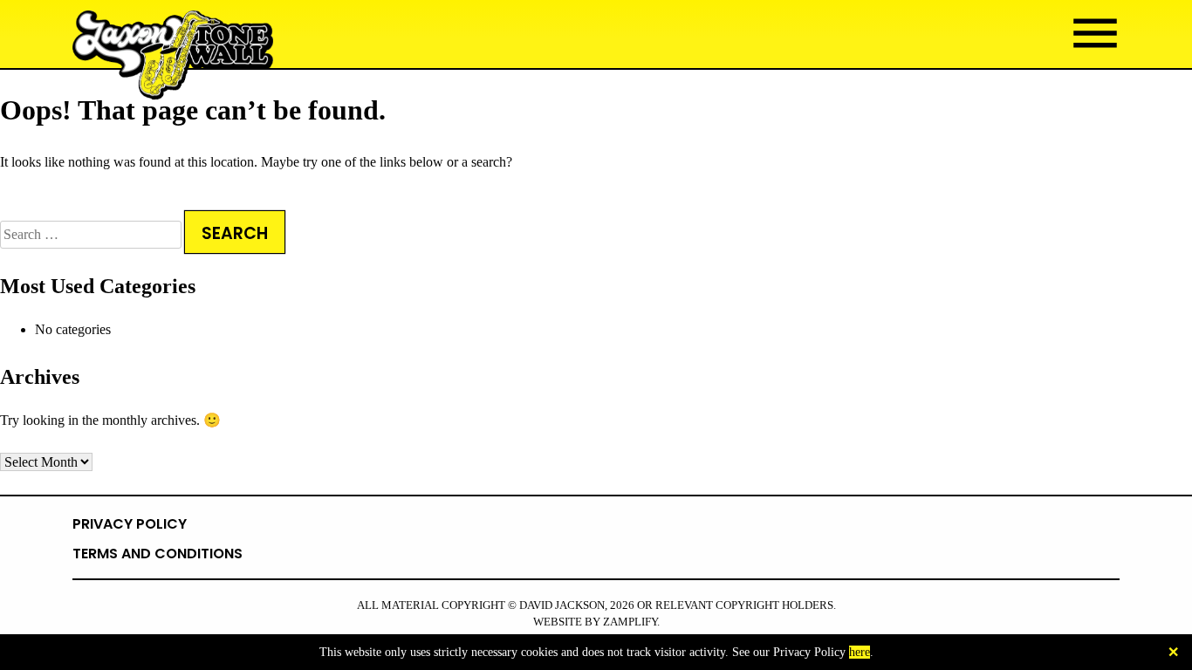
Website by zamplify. (596, 622)
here (859, 652)
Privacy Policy (129, 524)
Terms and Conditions (157, 554)
